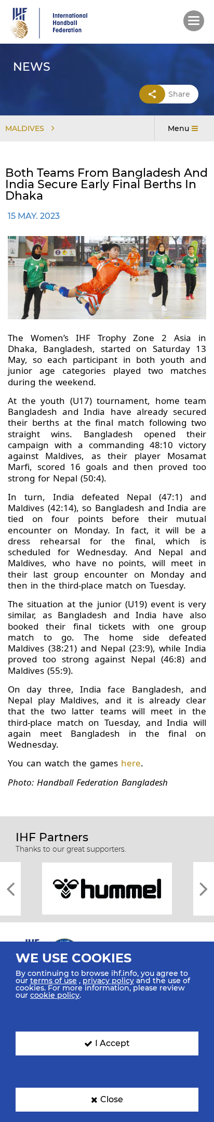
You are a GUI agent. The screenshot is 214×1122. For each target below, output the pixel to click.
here (131, 763)
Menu (178, 128)
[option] (107, 888)
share (179, 94)
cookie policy (54, 995)
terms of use (53, 980)
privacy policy (108, 980)
